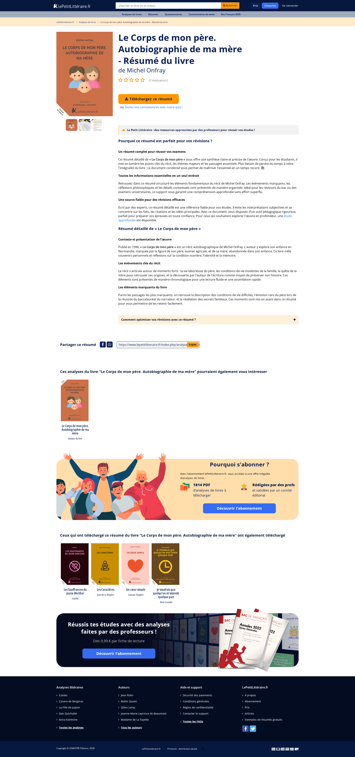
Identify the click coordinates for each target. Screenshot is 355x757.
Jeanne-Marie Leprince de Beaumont (143, 713)
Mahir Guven (129, 701)
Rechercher (231, 5)
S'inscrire (270, 5)
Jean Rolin (127, 695)
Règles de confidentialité (198, 707)
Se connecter (290, 5)
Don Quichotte (68, 713)
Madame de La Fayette (135, 719)
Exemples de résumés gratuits (263, 719)
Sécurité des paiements (197, 695)
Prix (255, 5)
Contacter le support (195, 713)
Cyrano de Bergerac (71, 701)
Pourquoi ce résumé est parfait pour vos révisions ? (165, 140)
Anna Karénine (68, 719)
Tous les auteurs (131, 727)
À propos (250, 695)
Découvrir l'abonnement (239, 508)
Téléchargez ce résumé (150, 98)
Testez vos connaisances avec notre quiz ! (154, 107)
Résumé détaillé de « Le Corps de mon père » (159, 228)
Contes (63, 695)
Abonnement (253, 701)
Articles (249, 713)
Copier (193, 344)
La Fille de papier (69, 707)
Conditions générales (196, 701)
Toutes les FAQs (193, 721)
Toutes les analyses (71, 727)
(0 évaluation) (158, 80)
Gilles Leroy (128, 707)
